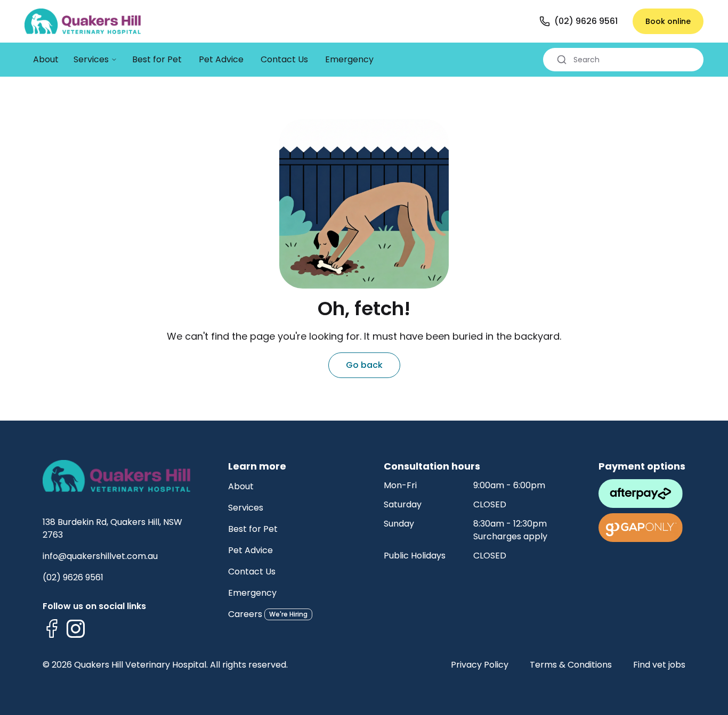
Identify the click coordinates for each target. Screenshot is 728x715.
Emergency (252, 593)
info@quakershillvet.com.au (100, 556)
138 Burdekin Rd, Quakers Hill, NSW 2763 (112, 528)
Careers (245, 614)
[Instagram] (75, 628)
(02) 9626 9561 (73, 577)
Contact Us (252, 571)
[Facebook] (52, 628)
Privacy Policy (479, 665)
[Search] (561, 59)
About (241, 486)
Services (245, 508)
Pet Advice (250, 550)
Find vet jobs (659, 665)
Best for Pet (253, 529)
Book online (668, 21)
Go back (364, 365)
